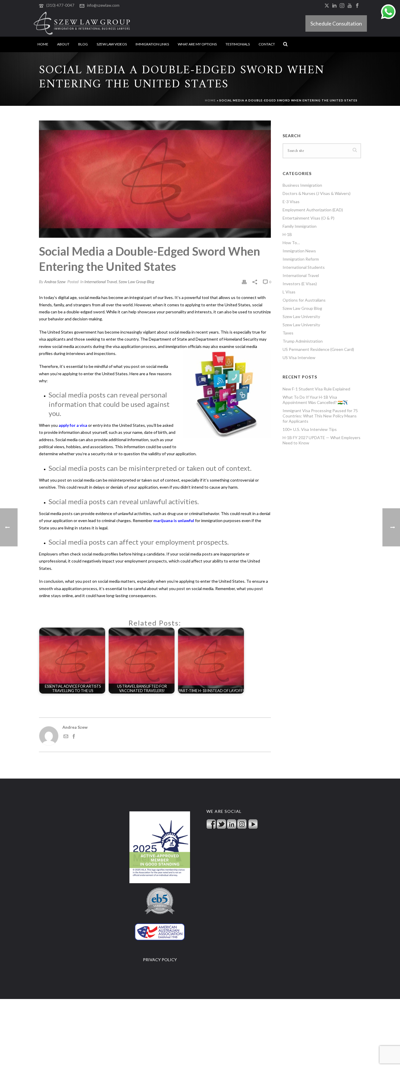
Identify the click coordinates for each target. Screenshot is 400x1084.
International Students (304, 267)
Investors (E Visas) (300, 283)
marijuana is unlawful (173, 520)
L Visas (289, 291)
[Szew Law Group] (82, 23)
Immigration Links (152, 44)
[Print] (244, 281)
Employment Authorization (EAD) (313, 209)
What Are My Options (197, 44)
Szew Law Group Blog (136, 281)
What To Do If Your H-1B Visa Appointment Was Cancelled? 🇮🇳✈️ (315, 400)
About (63, 44)
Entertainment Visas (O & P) (308, 217)
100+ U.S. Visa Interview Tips (310, 429)
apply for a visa (73, 425)
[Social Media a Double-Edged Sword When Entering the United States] (155, 179)
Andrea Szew (55, 281)
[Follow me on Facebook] (73, 737)
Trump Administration (303, 341)
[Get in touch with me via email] (66, 737)
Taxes (288, 332)
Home (42, 44)
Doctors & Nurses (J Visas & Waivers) (317, 193)
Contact (267, 44)
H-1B (287, 234)
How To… (291, 242)
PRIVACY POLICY (160, 959)
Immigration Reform (301, 258)
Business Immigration (302, 185)
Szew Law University (301, 316)
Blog (83, 44)
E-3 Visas (291, 201)
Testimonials (237, 44)
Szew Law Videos (112, 44)
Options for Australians (304, 300)
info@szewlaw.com (103, 5)
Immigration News (299, 250)
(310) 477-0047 (60, 5)
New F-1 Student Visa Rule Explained (316, 388)
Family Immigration (300, 226)
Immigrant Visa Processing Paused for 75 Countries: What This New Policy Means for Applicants (320, 416)
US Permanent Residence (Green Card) (318, 349)
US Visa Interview (299, 357)
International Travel (100, 281)
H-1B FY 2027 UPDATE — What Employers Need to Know (321, 440)
